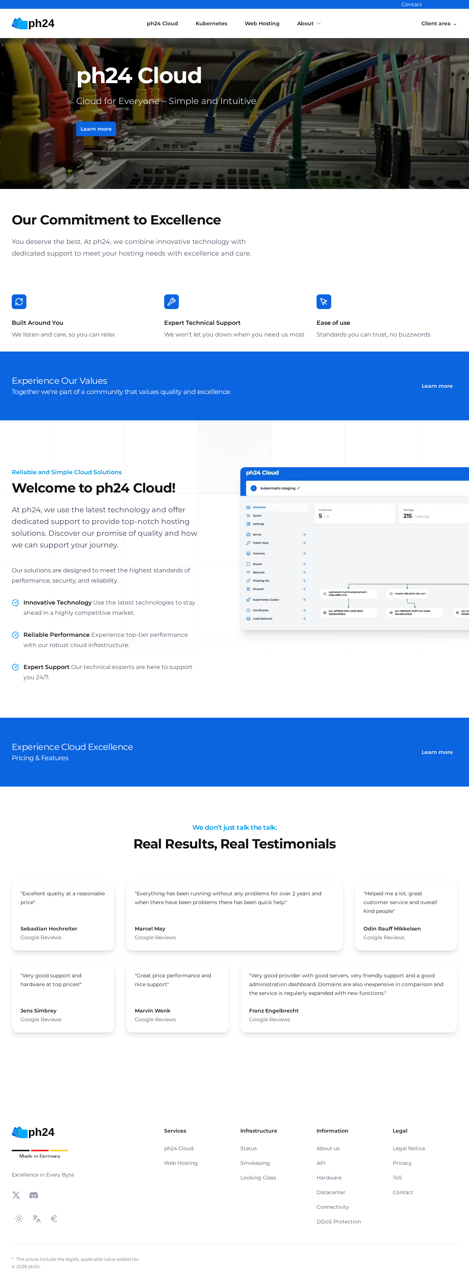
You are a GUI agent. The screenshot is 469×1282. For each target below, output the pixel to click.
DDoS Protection (339, 1221)
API (321, 1163)
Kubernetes (211, 23)
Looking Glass (258, 1177)
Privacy (402, 1163)
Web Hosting (262, 23)
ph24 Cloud (162, 23)
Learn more (96, 129)
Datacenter (331, 1192)
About (305, 23)
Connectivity (333, 1207)
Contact (412, 4)
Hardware (329, 1177)
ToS (397, 1177)
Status (248, 1148)
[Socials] (16, 1195)
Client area (439, 23)
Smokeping (255, 1163)
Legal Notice (409, 1148)
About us (328, 1148)
